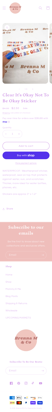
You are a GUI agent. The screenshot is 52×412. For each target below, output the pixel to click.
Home (9, 275)
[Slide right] (33, 89)
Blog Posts (12, 296)
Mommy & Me (13, 289)
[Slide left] (19, 89)
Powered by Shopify (35, 408)
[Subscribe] (42, 255)
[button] (4, 8)
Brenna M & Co (21, 408)
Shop (9, 282)
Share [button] (9, 209)
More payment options (26, 163)
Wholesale (11, 310)
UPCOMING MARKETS (18, 318)
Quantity (7, 127)
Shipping (6, 113)
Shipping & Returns (16, 303)
